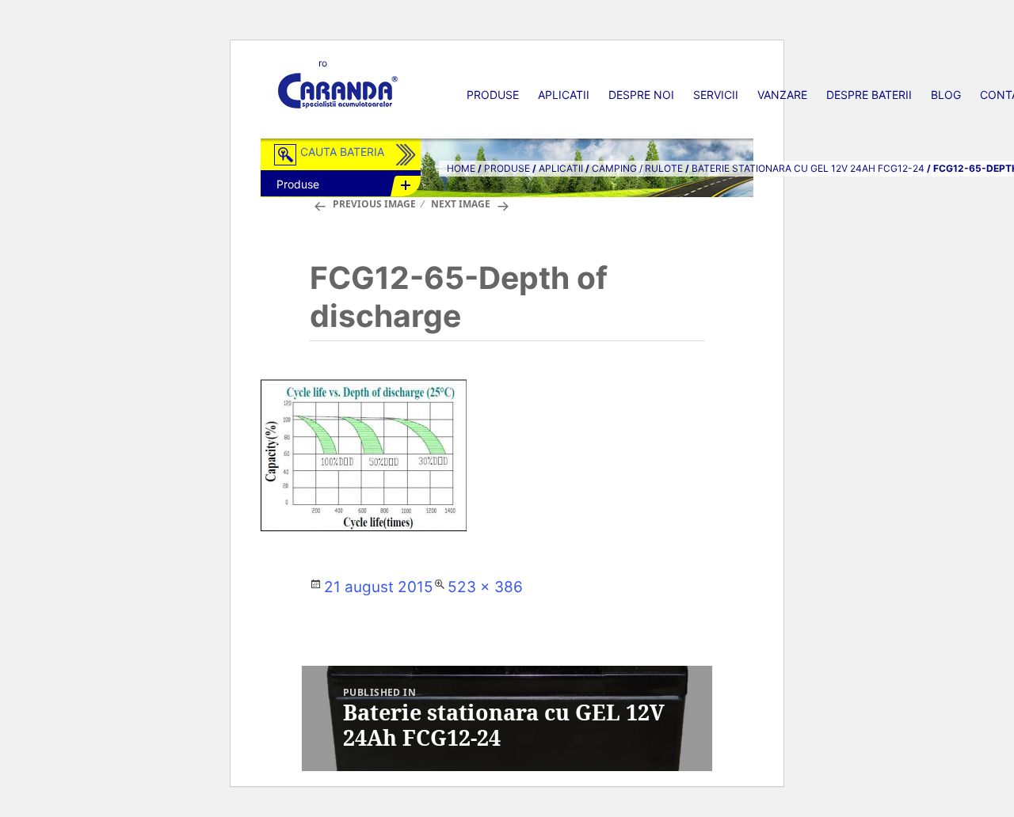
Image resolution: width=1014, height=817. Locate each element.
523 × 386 (485, 587)
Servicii (715, 94)
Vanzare (782, 94)
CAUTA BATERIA (342, 151)
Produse (493, 94)
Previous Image (374, 204)
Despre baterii (869, 94)
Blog (946, 94)
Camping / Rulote (637, 168)
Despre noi (641, 94)
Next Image (460, 204)
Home (461, 168)
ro (322, 63)
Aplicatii (563, 94)
